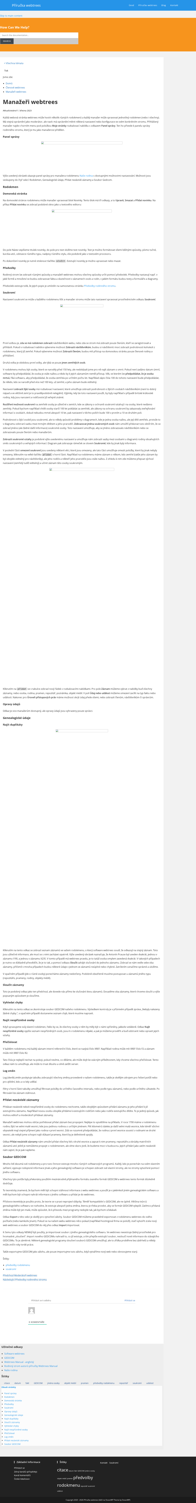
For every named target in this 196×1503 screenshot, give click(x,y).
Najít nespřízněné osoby (16, 1429)
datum (17, 1383)
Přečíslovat (9, 1433)
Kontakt (103, 1462)
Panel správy (10, 1393)
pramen (85, 1383)
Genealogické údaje (13, 1415)
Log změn (8, 1436)
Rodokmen (9, 1397)
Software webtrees (14, 1353)
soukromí (11, 1269)
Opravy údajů (10, 1411)
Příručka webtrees (26, 5)
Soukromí (8, 1407)
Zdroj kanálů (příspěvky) (25, 1471)
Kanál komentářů (22, 1475)
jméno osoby (53, 1383)
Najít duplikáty (11, 1418)
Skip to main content (11, 15)
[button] (6, 70)
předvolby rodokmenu (18, 1265)
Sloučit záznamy (12, 1422)
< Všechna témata (13, 63)
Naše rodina (86, 175)
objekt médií (70, 1383)
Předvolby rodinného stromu (100, 285)
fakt (27, 1383)
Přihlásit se (129, 1300)
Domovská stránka (13, 1400)
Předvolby (9, 1404)
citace (7, 1383)
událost (150, 1383)
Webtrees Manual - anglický (19, 1362)
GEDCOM (9, 1357)
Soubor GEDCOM (12, 1444)
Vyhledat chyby (11, 1426)
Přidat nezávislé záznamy (16, 1440)
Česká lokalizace (22, 1479)
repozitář (123, 1383)
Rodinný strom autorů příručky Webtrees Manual (31, 1366)
